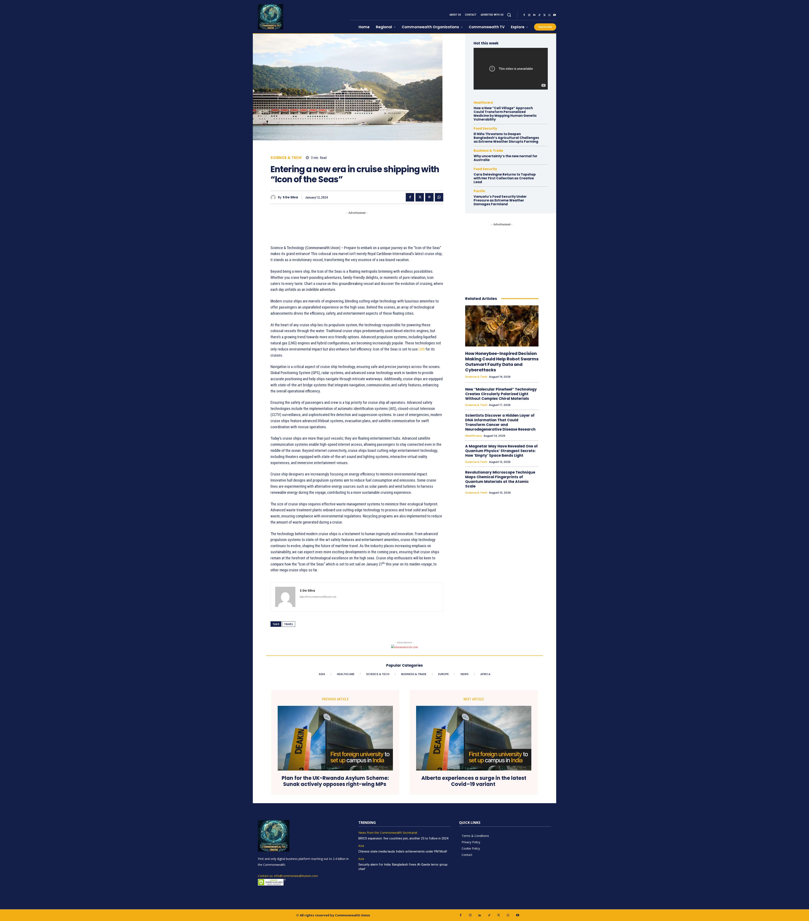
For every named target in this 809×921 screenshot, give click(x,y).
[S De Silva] (274, 197)
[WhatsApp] (549, 14)
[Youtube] (554, 14)
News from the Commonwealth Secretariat (387, 833)
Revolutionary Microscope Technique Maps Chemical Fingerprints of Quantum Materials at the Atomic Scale (500, 479)
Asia (361, 846)
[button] (509, 15)
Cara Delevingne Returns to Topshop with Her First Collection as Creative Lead (505, 178)
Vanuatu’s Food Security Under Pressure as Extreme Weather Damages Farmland (500, 200)
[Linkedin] (534, 14)
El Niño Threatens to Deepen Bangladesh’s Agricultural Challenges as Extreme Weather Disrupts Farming (506, 138)
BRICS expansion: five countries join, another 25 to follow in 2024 (403, 838)
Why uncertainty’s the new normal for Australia (505, 158)
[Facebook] (524, 14)
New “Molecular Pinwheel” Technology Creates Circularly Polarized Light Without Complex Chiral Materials (501, 394)
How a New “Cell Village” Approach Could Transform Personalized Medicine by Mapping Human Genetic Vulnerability (505, 114)
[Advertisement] (347, 224)
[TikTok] (539, 14)
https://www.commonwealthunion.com (318, 596)
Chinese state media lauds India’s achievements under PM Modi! (403, 851)
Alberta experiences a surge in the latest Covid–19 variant (473, 781)
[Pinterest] (429, 197)
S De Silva (290, 197)
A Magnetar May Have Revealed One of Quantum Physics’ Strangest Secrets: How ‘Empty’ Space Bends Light (501, 451)
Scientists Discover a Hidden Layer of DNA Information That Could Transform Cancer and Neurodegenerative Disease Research (500, 422)
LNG (422, 349)
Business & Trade (488, 150)
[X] (544, 14)
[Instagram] (529, 14)
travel (288, 624)
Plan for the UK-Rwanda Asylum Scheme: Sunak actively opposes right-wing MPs (335, 781)
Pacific (479, 191)
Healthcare (483, 102)
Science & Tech (286, 158)
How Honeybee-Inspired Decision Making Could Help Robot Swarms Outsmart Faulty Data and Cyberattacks (501, 361)
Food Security (485, 128)
